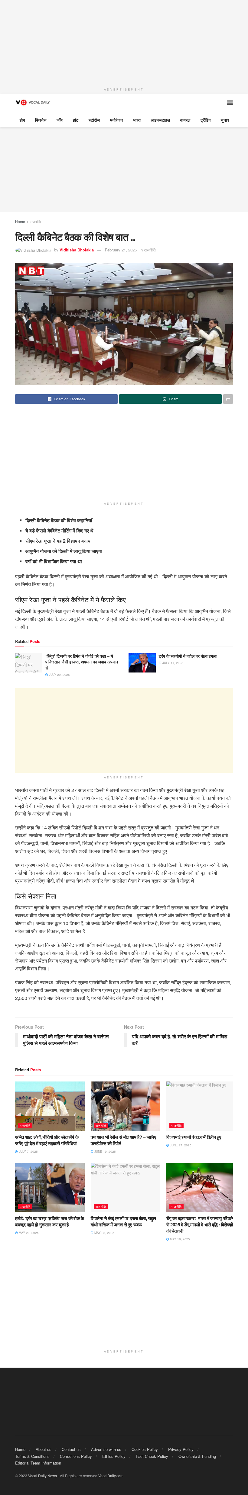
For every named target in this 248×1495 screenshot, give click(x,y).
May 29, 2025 (28, 1233)
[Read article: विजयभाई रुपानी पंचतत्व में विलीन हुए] (201, 1106)
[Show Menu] (230, 103)
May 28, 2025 (103, 1233)
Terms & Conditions (32, 1456)
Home (20, 221)
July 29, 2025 (59, 674)
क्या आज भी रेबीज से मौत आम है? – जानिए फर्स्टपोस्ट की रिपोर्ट (123, 1140)
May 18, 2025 (179, 1239)
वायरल (185, 120)
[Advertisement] (124, 42)
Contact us (71, 1449)
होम (22, 120)
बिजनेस (40, 120)
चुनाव (225, 120)
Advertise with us (106, 1449)
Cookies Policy (145, 1449)
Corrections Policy (76, 1456)
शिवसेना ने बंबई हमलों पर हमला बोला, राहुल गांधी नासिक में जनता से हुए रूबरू (123, 1221)
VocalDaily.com (110, 1475)
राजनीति (35, 221)
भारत (137, 120)
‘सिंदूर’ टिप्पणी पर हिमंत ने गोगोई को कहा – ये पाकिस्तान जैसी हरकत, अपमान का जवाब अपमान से (81, 662)
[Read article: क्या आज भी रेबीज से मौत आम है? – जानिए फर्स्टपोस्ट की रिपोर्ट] (125, 1106)
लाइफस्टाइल (160, 120)
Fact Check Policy (152, 1456)
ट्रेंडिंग (205, 120)
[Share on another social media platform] (228, 399)
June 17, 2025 (180, 1145)
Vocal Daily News (42, 1475)
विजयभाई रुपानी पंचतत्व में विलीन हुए (193, 1137)
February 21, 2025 (121, 250)
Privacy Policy (181, 1449)
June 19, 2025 (104, 1151)
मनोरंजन (116, 120)
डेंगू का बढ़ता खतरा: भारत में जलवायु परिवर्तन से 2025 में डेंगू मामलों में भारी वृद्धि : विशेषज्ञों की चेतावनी (200, 1224)
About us (43, 1449)
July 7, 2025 (28, 1151)
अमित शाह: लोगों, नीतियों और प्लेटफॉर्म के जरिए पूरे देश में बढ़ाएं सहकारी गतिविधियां (46, 1140)
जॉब (60, 120)
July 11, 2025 (172, 663)
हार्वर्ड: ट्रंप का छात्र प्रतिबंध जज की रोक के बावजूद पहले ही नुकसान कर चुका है (49, 1221)
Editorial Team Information (38, 1463)
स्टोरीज (94, 120)
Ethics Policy (114, 1456)
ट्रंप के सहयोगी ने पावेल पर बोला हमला (188, 656)
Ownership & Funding (197, 1456)
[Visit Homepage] (33, 103)
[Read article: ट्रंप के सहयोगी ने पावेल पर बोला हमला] (142, 662)
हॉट (75, 120)
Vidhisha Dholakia (77, 250)
